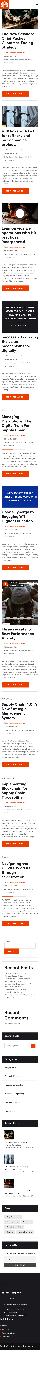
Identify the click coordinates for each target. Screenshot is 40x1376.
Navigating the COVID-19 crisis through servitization (16, 870)
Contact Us (6, 1337)
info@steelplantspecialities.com (15, 1304)
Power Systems (27, 363)
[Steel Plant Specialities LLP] (11, 4)
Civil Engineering (12, 1222)
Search (7, 942)
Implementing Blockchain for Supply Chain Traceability (15, 791)
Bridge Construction (11, 60)
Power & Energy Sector (14, 1227)
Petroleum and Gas (27, 442)
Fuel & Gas (27, 1222)
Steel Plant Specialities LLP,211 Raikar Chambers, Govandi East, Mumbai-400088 (15, 1312)
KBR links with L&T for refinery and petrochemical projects (18, 138)
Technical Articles (8, 1333)
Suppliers (10, 1232)
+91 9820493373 (10, 1299)
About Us (5, 1329)
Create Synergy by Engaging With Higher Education (18, 516)
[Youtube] (2, 1287)
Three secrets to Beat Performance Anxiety (18, 633)
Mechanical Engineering (27, 254)
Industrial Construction (12, 442)
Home (4, 1325)
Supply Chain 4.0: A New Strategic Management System (19, 711)
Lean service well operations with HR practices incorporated (19, 235)
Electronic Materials (26, 60)
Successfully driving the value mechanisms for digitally (20, 344)
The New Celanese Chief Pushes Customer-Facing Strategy (18, 41)
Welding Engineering (25, 1232)
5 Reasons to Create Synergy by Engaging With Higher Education (20, 497)
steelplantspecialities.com (15, 53)
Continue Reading (14, 94)
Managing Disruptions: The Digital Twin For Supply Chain (16, 423)
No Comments (9, 63)
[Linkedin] (8, 1287)
